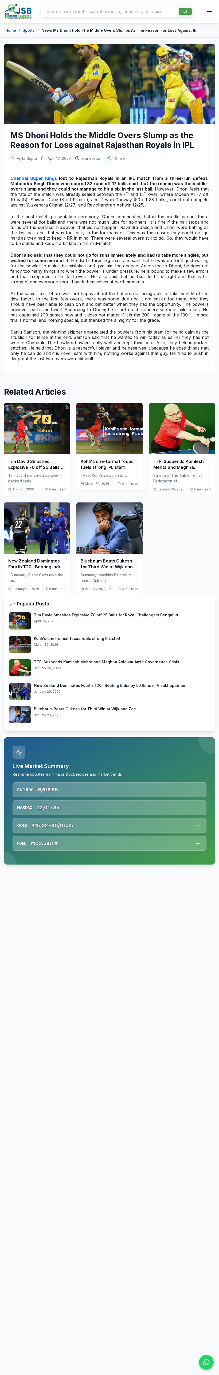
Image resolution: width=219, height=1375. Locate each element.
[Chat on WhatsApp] (206, 1362)
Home (10, 30)
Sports (29, 30)
